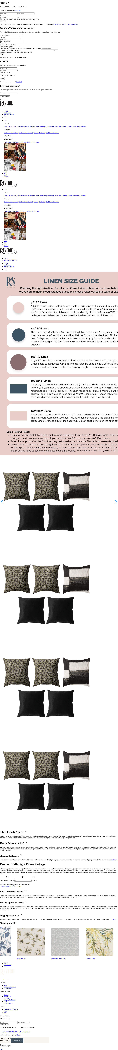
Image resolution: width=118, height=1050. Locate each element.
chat (1, 1049)
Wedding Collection (39, 133)
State (1, 39)
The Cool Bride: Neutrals (26, 133)
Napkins (35, 126)
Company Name (5, 45)
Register (3, 21)
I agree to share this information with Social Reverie (17, 52)
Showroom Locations (10, 987)
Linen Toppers (42, 126)
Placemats (50, 126)
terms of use (56, 24)
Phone (2, 43)
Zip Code (3, 41)
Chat (5, 966)
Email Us (17, 886)
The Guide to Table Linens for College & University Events (21, 142)
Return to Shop (17, 1040)
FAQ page (114, 860)
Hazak (18, 1035)
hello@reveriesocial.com (10, 1031)
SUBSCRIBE (4, 1024)
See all (2, 927)
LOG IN (18, 10)
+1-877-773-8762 (25, 1031)
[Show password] (18, 17)
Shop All (6, 126)
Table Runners (28, 126)
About (5, 172)
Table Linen (20, 126)
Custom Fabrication (73, 126)
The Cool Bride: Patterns (11, 133)
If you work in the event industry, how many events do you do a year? (20, 48)
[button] (2, 502)
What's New (12, 126)
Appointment (7, 965)
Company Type (4, 47)
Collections (82, 126)
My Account (7, 113)
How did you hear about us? (8, 50)
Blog (5, 173)
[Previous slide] (5, 927)
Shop (5, 120)
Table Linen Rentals (9, 988)
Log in (2, 78)
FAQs (5, 175)
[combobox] (23, 1022)
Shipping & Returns (9, 1000)
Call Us (6, 258)
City (1, 37)
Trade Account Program (11, 1009)
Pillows (55, 126)
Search (6, 111)
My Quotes (7, 998)
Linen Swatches (62, 126)
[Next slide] (9, 927)
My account (7, 996)
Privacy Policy (8, 1003)
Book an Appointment (10, 260)
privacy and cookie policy (70, 24)
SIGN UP (19, 82)
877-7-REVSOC (7, 886)
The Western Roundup (52, 133)
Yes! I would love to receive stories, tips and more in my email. (20, 19)
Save (2, 54)
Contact (6, 177)
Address (2, 35)
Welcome (9, 114)
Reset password (5, 96)
